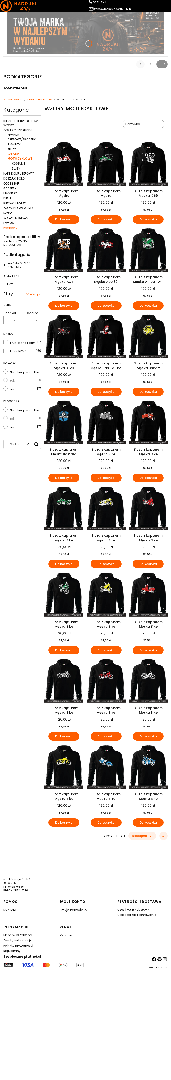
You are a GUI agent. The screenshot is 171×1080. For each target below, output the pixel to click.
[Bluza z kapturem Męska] (63, 164)
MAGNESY (10, 193)
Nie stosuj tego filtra (24, 372)
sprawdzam (85, 1042)
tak (12, 381)
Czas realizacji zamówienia (136, 915)
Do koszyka (64, 219)
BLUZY (12, 149)
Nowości (9, 222)
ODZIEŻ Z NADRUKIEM (39, 99)
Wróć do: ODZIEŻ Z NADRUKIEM (19, 265)
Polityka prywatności (18, 946)
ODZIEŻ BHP (11, 183)
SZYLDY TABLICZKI (15, 218)
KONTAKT (10, 910)
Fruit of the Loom (22, 343)
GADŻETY (9, 188)
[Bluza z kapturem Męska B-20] (63, 336)
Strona (108, 835)
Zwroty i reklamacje (17, 940)
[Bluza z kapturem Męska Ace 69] (106, 250)
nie (12, 389)
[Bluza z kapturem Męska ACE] (63, 250)
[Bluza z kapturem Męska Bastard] (63, 422)
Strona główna (12, 99)
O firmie (66, 935)
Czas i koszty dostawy (133, 910)
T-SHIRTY (14, 144)
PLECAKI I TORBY (14, 203)
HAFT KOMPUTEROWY (18, 173)
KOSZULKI (18, 163)
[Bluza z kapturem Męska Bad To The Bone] (106, 336)
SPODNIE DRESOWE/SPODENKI (22, 137)
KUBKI (7, 198)
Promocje (10, 227)
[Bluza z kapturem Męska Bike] (106, 422)
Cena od (9, 313)
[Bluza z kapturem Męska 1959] (148, 164)
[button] (36, 444)
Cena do (32, 313)
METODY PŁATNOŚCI (17, 935)
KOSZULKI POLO (14, 178)
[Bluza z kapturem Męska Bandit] (148, 336)
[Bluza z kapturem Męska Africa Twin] (148, 250)
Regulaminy (11, 951)
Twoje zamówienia (73, 910)
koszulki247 (18, 351)
